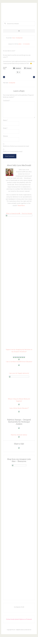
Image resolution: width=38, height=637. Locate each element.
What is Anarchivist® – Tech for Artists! (19, 213)
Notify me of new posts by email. (13, 151)
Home (13, 38)
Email (5, 128)
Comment (6, 100)
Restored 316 (28, 629)
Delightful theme (20, 629)
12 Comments (26, 44)
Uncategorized (19, 38)
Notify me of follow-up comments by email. (16, 146)
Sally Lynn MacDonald (19, 11)
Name (5, 120)
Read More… (21, 205)
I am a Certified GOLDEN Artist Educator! (19, 361)
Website (5, 136)
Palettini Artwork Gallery (19, 435)
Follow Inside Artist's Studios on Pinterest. (19, 619)
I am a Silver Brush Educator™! (19, 408)
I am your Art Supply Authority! (19, 373)
